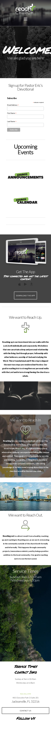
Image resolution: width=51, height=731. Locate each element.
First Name (11, 113)
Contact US (25, 710)
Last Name (11, 121)
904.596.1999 (25, 694)
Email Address (13, 105)
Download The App (25, 295)
